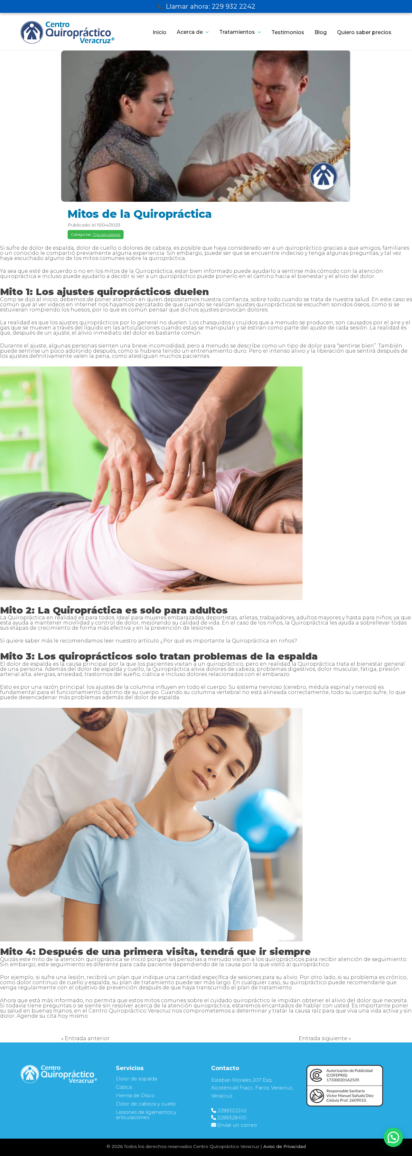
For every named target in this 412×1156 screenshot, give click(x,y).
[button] (393, 1137)
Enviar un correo (237, 1125)
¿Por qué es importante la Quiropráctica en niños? (228, 641)
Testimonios (287, 32)
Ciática (124, 1087)
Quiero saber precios (364, 32)
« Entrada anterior (85, 1038)
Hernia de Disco (135, 1095)
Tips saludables (106, 234)
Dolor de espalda (136, 1079)
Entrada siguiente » (325, 1038)
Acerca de (190, 32)
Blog (320, 32)
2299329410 (231, 1117)
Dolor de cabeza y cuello (146, 1104)
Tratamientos (237, 32)
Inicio (159, 32)
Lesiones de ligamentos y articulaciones (146, 1114)
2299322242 (232, 1110)
